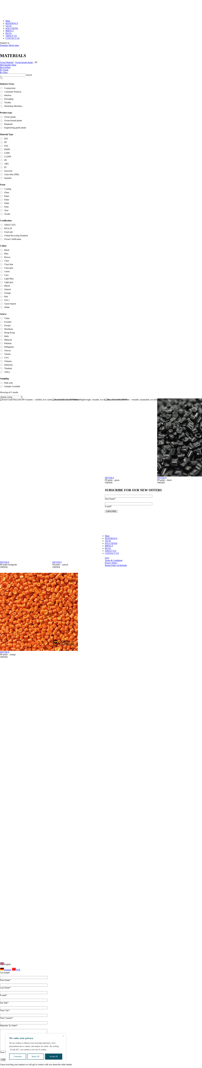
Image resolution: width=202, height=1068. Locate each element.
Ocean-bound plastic (13, 120)
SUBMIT (4, 1060)
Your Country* (6, 1018)
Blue (6, 253)
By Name (4, 70)
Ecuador (8, 322)
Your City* (5, 1010)
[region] (35, 1048)
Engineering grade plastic (15, 127)
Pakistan (8, 343)
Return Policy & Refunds (116, 565)
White (6, 307)
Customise (18, 1056)
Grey (6, 275)
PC (5, 167)
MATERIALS (11, 23)
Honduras (8, 329)
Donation (4, 45)
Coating (7, 189)
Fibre (6, 207)
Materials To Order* (9, 1025)
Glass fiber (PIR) (11, 174)
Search (29, 75)
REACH (8, 228)
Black (6, 250)
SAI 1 (6, 300)
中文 (18, 970)
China (6, 318)
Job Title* (4, 1003)
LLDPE (7, 156)
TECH (8, 26)
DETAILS (4, 562)
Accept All (53, 1056)
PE (5, 160)
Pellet (6, 203)
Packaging (8, 99)
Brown (7, 257)
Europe (7, 325)
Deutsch (7, 970)
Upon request (10, 304)
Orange (7, 293)
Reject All (35, 1056)
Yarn (6, 210)
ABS (6, 164)
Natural (7, 289)
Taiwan (7, 350)
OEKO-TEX (10, 225)
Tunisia (7, 354)
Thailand (8, 368)
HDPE (7, 149)
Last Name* (5, 988)
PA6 (6, 146)
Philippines (9, 347)
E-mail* (3, 995)
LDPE (7, 153)
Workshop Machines (13, 106)
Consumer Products (12, 92)
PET (6, 138)
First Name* (5, 980)
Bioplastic (8, 124)
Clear (6, 261)
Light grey (8, 282)
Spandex (8, 178)
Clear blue (8, 264)
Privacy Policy (111, 563)
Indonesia (8, 365)
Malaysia (8, 340)
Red (6, 296)
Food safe (8, 232)
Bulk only (8, 383)
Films (6, 192)
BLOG (8, 33)
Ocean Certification (12, 239)
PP (5, 142)
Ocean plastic (10, 117)
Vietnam (8, 361)
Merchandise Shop (8, 65)
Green (7, 271)
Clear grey (8, 268)
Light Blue (9, 278)
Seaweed (8, 171)
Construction (9, 88)
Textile (7, 214)
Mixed (7, 286)
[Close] (63, 1036)
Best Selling (5, 67)
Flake (6, 199)
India (6, 336)
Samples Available (12, 386)
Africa (7, 372)
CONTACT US (12, 38)
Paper (6, 196)
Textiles (7, 102)
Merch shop (14, 45)
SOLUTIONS (11, 28)
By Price (4, 72)
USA (6, 357)
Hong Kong (9, 332)
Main (7, 21)
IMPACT (9, 31)
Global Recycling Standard (16, 235)
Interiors (7, 95)
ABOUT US (11, 36)
